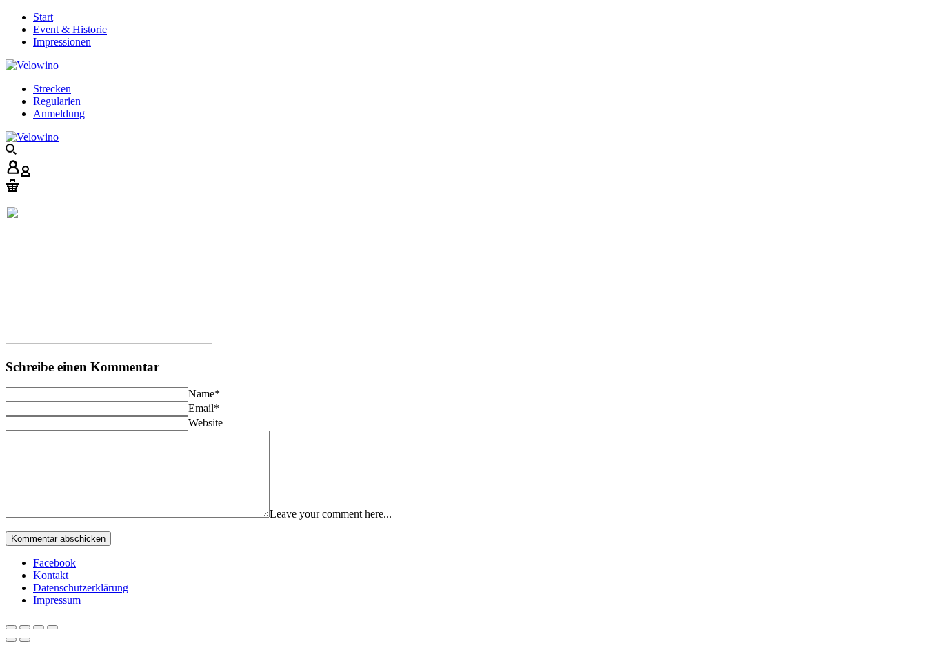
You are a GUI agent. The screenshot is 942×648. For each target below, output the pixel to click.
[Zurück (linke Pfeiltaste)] (11, 640)
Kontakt (50, 575)
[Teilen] (24, 627)
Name (204, 394)
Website (205, 423)
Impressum (57, 600)
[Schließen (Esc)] (11, 627)
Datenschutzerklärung (80, 587)
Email (203, 408)
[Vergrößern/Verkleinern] (52, 627)
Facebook (54, 563)
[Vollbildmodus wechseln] (38, 627)
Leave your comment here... (331, 514)
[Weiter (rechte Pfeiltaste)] (24, 640)
